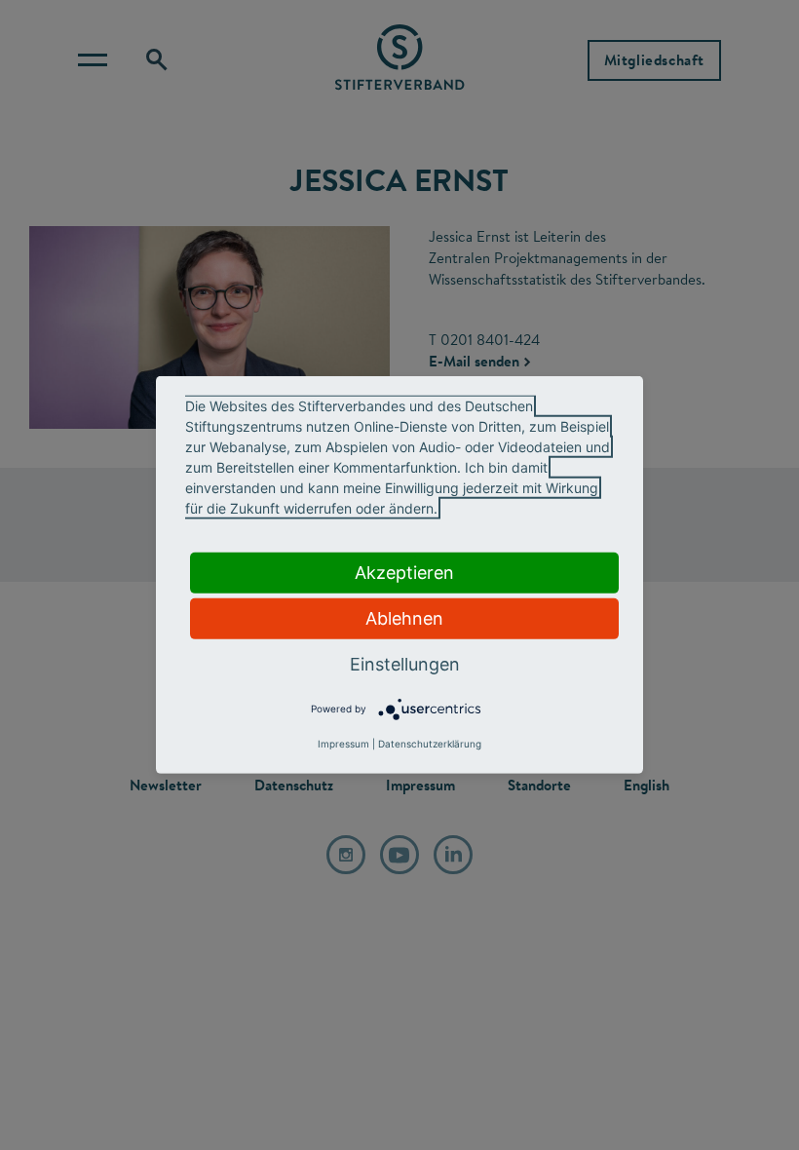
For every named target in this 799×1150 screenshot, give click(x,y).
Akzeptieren (404, 572)
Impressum (343, 743)
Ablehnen (404, 618)
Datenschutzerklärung (429, 743)
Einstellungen (405, 664)
